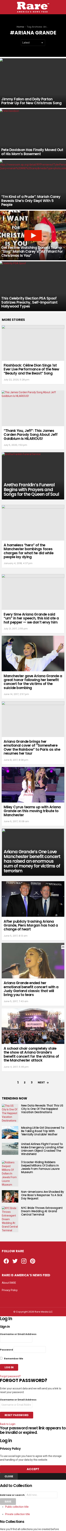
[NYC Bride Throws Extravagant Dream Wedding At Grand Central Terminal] (10, 1219)
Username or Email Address (18, 1334)
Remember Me (13, 1358)
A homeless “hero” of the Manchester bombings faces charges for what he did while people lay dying (28, 551)
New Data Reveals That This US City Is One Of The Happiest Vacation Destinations (42, 1109)
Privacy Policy (10, 1290)
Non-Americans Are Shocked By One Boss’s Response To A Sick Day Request (42, 1195)
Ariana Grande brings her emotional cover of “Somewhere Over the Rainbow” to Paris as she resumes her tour (32, 747)
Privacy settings (11, 1297)
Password (6, 1349)
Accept (33, 1469)
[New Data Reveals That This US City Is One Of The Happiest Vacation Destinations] (10, 1113)
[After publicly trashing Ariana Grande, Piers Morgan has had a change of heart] (33, 899)
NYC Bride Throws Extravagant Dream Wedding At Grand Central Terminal (42, 1211)
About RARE (9, 1282)
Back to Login (7, 1424)
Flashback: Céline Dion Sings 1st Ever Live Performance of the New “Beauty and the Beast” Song (31, 369)
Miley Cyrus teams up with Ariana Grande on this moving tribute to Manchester (32, 811)
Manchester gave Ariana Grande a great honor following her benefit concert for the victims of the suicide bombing (33, 681)
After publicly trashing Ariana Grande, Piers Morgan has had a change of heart (31, 925)
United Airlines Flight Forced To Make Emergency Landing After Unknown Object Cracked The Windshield (42, 1149)
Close (9, 1476)
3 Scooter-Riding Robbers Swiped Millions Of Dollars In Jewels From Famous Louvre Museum (40, 1167)
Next (41, 1082)
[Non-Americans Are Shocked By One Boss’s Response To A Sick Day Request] (10, 1196)
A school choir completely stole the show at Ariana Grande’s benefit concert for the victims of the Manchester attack (31, 1054)
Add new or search (12, 1495)
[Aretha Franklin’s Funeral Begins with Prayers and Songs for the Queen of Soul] (33, 475)
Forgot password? (10, 1376)
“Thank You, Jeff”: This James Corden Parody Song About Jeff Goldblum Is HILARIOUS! (30, 434)
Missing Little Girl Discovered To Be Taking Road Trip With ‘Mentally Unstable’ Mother (42, 1131)
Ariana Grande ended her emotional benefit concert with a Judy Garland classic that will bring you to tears (31, 988)
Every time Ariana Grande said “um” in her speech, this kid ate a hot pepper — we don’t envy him (31, 618)
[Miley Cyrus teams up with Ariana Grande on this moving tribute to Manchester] (33, 785)
